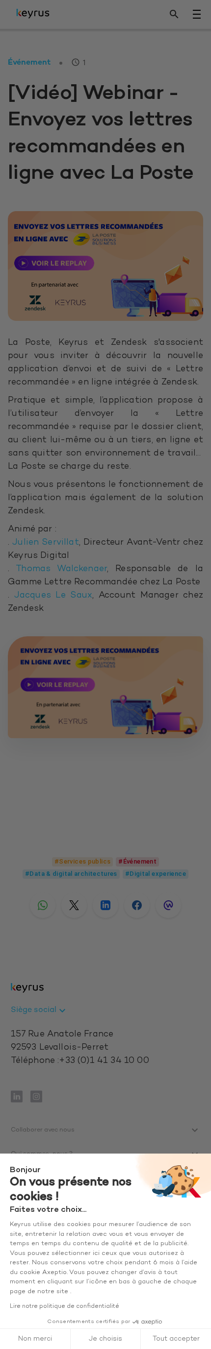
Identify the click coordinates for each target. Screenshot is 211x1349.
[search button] (174, 14)
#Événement (137, 861)
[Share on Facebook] (137, 905)
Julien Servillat (45, 542)
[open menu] (197, 14)
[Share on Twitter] (74, 905)
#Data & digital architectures (71, 873)
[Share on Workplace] (168, 905)
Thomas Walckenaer (61, 569)
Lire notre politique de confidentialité (64, 1306)
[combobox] (40, 1010)
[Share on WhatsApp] (42, 905)
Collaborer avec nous (43, 1130)
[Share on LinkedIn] (105, 905)
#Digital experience (155, 873)
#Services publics (82, 861)
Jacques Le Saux (53, 595)
